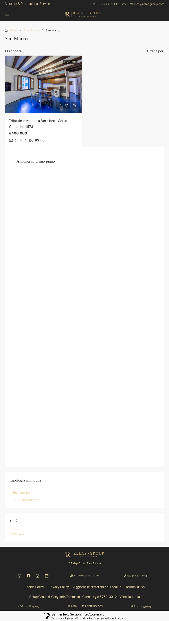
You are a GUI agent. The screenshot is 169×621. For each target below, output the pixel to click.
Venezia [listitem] (18, 533)
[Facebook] (29, 576)
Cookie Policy (34, 587)
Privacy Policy (58, 587)
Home (13, 30)
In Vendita (70, 62)
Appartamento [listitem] (28, 500)
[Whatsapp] (20, 576)
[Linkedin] (47, 576)
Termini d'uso (135, 587)
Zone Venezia (31, 30)
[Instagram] (38, 576)
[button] (29, 606)
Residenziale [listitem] (22, 492)
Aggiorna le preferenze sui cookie (97, 587)
